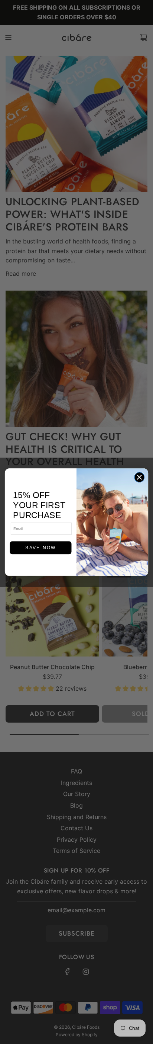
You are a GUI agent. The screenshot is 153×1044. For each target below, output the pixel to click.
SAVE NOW (40, 547)
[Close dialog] (139, 477)
